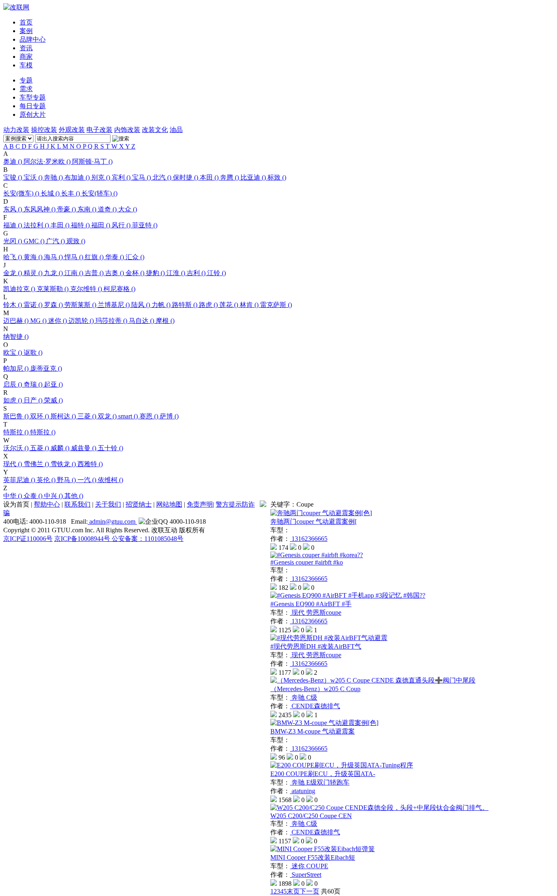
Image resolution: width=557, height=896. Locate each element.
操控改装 (44, 129)
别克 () (101, 177)
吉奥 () (115, 272)
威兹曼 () (84, 448)
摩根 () (165, 320)
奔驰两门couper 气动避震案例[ (313, 521)
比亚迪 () (254, 177)
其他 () (73, 495)
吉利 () (197, 272)
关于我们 (108, 504)
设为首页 (16, 504)
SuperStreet (305, 874)
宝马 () (142, 177)
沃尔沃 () (16, 448)
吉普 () (95, 272)
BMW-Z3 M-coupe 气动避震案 (312, 731)
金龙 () (13, 272)
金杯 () (136, 272)
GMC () (35, 241)
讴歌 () (33, 352)
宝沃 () (34, 177)
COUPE (317, 866)
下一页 (309, 891)
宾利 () (122, 177)
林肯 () (250, 304)
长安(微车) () (22, 193)
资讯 (26, 47)
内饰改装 (127, 129)
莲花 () (229, 304)
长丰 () (71, 193)
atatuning (302, 790)
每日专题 (33, 105)
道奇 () (108, 209)
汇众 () (135, 256)
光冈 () (13, 241)
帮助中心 (47, 504)
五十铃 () (110, 448)
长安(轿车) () (99, 193)
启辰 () (13, 384)
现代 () (13, 463)
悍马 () (74, 256)
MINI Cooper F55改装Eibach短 (312, 857)
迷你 (298, 866)
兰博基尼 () (114, 304)
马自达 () (142, 320)
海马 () (54, 256)
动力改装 (16, 129)
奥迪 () (13, 161)
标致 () (276, 177)
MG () (39, 320)
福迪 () (13, 225)
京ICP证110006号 (28, 538)
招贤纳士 (139, 504)
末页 (293, 891)
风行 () (122, 225)
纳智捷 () (16, 336)
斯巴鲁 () (16, 416)
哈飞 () (13, 256)
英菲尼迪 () (20, 479)
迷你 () (58, 320)
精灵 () (34, 272)
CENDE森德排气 (315, 706)
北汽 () (163, 177)
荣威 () (53, 400)
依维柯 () (110, 479)
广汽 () (56, 241)
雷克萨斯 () (276, 304)
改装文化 (155, 129)
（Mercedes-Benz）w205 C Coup (315, 688)
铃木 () (13, 304)
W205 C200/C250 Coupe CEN (311, 815)
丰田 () (61, 225)
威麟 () (61, 448)
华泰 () (115, 256)
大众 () (127, 209)
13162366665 (308, 538)
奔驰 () (54, 177)
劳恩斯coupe (323, 612)
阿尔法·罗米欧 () (48, 161)
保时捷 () (186, 177)
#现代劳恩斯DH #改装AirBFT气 (315, 646)
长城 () (51, 193)
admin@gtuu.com (112, 521)
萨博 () (169, 416)
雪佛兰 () (37, 463)
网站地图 (169, 504)
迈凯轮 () (82, 320)
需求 (26, 88)
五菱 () (40, 448)
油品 (176, 129)
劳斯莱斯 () (81, 304)
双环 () (40, 416)
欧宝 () (13, 352)
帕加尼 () (16, 368)
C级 (311, 697)
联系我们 (77, 504)
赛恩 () (149, 416)
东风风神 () (40, 209)
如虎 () (13, 400)
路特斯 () (185, 304)
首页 (26, 22)
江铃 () (216, 272)
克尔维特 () (87, 288)
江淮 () (176, 272)
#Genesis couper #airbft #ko (306, 562)
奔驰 (298, 697)
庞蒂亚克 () (46, 368)
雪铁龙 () (64, 463)
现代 (298, 612)
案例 (26, 30)
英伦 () (47, 479)
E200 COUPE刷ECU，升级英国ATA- (322, 773)
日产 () (34, 400)
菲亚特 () (144, 225)
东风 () (13, 209)
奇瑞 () (34, 384)
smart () (128, 416)
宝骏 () (13, 177)
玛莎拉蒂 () (112, 320)
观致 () (75, 241)
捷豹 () (156, 272)
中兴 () (54, 495)
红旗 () (95, 256)
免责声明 (200, 504)
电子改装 (99, 129)
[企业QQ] (153, 522)
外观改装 (72, 129)
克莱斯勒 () (53, 288)
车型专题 (33, 97)
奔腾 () (230, 177)
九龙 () (54, 272)
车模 (26, 65)
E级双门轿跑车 (327, 782)
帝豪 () (67, 209)
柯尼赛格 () (119, 288)
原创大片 (33, 114)
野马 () (67, 479)
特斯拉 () (16, 432)
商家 (26, 56)
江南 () (74, 272)
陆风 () (141, 304)
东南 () (87, 209)
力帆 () (162, 304)
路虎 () (209, 304)
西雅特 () (90, 463)
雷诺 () (34, 304)
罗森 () (54, 304)
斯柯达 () (64, 416)
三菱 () (87, 416)
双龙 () (108, 416)
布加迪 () (77, 177)
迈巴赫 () (16, 320)
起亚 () (53, 384)
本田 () (210, 177)
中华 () (13, 495)
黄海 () (34, 256)
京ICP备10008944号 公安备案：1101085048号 (118, 538)
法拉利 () (37, 225)
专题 (26, 80)
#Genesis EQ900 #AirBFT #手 (310, 603)
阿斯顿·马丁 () (92, 161)
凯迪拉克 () (20, 288)
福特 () (81, 225)
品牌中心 (33, 39)
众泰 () (34, 495)
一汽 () (87, 479)
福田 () (101, 225)
